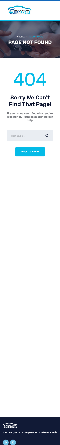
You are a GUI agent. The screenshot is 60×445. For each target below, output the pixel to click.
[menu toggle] (55, 10)
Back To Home (30, 151)
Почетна (20, 37)
